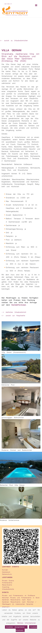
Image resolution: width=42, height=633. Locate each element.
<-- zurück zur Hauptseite (13, 315)
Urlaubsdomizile (8, 589)
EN (8, 4)
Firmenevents (7, 583)
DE (5, 4)
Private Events (8, 580)
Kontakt (5, 570)
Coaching (5, 587)
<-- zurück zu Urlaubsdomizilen (14, 40)
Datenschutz (7, 574)
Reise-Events (7, 585)
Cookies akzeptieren (16, 627)
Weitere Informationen (26, 623)
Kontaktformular (19, 305)
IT (11, 4)
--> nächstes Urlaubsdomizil (14, 312)
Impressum (6, 572)
